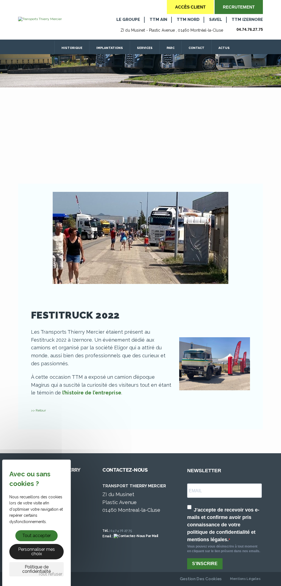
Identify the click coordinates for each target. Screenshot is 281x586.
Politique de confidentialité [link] (36, 569)
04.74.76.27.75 (250, 29)
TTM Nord (188, 19)
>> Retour (38, 410)
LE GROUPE (128, 19)
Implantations (109, 48)
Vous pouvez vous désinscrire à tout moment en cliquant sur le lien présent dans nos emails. (223, 548)
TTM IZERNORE (247, 19)
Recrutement (239, 7)
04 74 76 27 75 (121, 531)
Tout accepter (36, 535)
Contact (196, 48)
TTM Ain (158, 19)
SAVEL (215, 19)
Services (145, 48)
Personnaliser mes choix (36, 551)
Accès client (190, 7)
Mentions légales (245, 579)
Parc (171, 48)
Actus (224, 48)
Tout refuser (50, 574)
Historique (71, 48)
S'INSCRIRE (205, 563)
